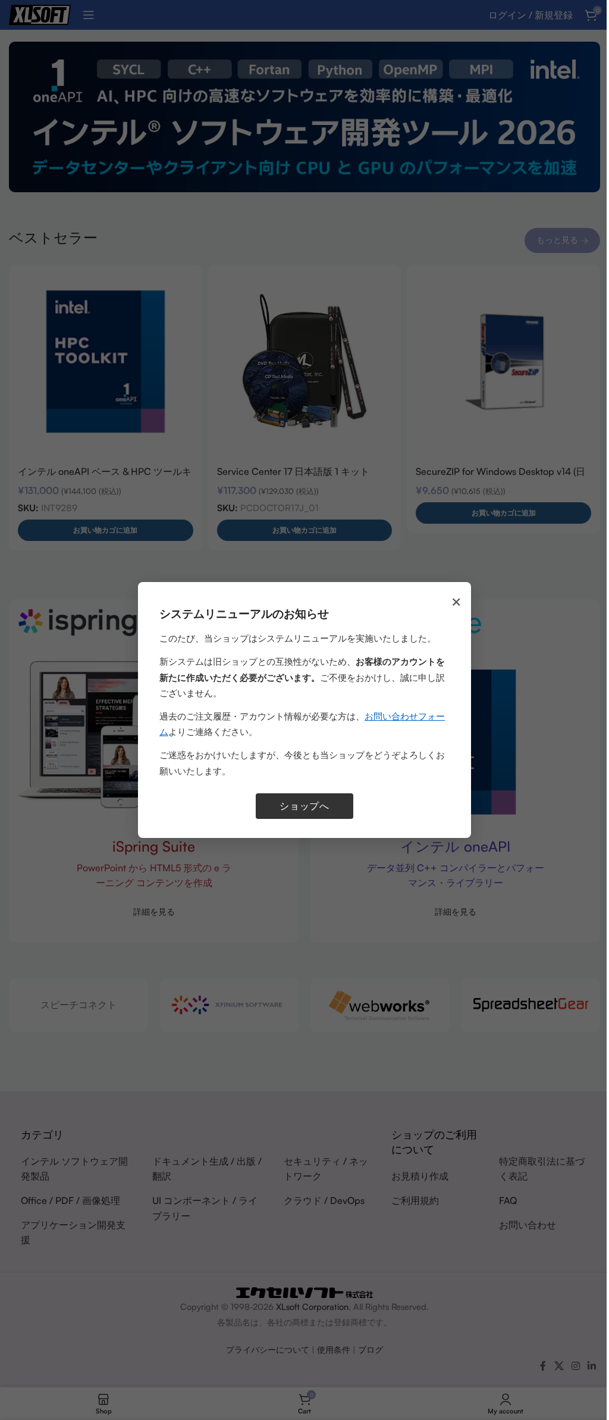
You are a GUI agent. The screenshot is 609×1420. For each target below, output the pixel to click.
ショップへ (304, 806)
